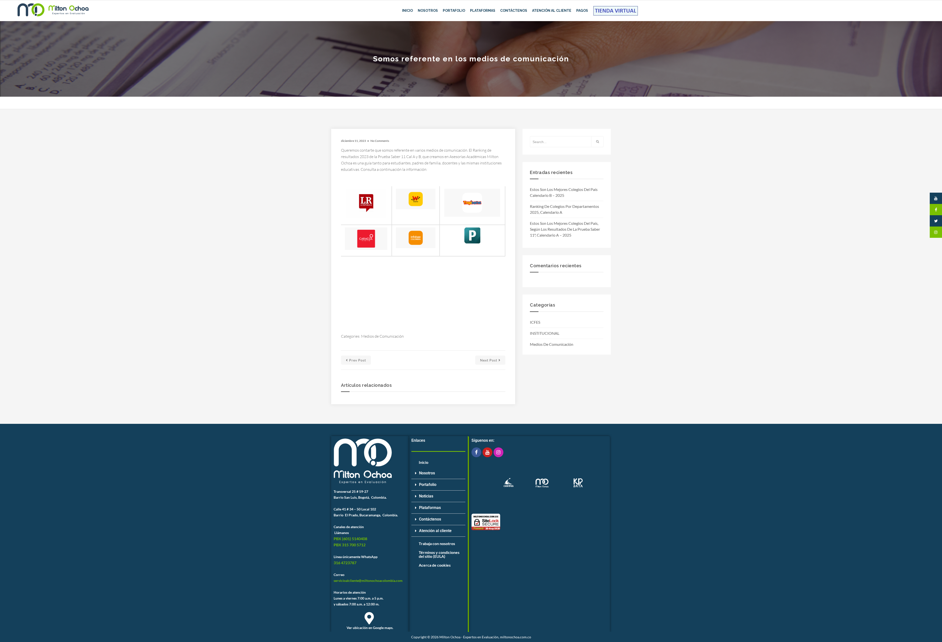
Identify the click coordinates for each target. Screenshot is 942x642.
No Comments (379, 141)
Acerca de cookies (435, 565)
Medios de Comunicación (382, 336)
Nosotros (428, 11)
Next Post (488, 360)
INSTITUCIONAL (544, 333)
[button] (438, 473)
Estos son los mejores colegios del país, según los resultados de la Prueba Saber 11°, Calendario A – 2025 (565, 229)
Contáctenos (513, 11)
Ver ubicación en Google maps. (370, 628)
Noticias (426, 496)
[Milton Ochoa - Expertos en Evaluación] (53, 10)
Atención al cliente (435, 530)
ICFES (535, 322)
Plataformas (482, 11)
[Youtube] (487, 452)
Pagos (582, 11)
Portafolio (454, 11)
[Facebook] (476, 452)
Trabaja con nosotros (437, 543)
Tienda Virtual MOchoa (615, 11)
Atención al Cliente (551, 11)
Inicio (407, 11)
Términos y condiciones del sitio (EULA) (439, 554)
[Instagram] (498, 452)
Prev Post (357, 360)
